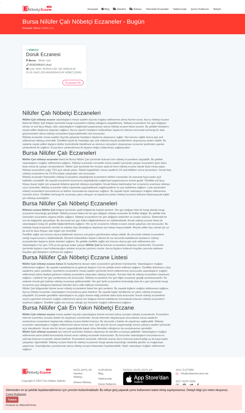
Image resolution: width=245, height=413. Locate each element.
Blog (106, 9)
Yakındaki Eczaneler (157, 9)
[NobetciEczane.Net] (37, 8)
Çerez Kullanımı (16, 394)
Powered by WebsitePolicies (21, 405)
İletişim (217, 9)
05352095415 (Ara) (40, 64)
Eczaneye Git (73, 82)
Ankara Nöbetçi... (83, 382)
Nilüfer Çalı (48, 28)
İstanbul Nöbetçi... (79, 375)
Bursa (37, 28)
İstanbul (121, 9)
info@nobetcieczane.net (194, 373)
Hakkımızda (179, 9)
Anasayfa (92, 9)
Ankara (137, 9)
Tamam (12, 399)
